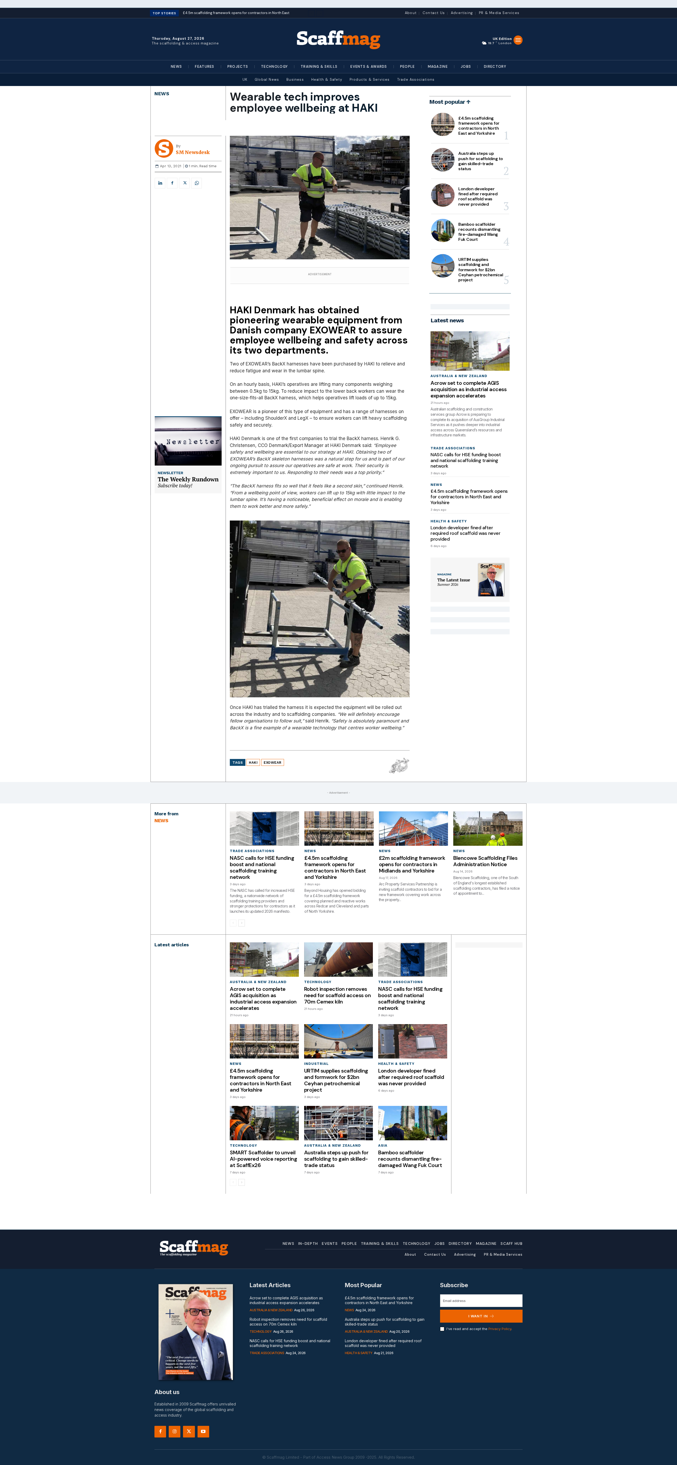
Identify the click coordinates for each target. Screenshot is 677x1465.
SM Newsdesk (193, 152)
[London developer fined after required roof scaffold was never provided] (442, 195)
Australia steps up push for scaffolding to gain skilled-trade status (480, 161)
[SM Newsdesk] (165, 148)
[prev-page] (233, 923)
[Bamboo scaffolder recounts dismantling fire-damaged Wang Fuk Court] (442, 230)
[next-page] (241, 923)
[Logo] (338, 39)
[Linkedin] (160, 183)
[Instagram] (174, 1431)
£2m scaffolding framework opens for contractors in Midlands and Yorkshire (412, 864)
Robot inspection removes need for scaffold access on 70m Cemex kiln (337, 995)
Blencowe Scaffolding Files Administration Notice (485, 861)
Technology (317, 982)
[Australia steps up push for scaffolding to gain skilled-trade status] (442, 159)
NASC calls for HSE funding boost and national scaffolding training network (466, 460)
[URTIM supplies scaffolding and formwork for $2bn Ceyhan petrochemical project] (442, 265)
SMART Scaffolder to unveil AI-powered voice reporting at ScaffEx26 (263, 1159)
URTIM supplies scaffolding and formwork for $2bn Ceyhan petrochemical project (480, 270)
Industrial (316, 1063)
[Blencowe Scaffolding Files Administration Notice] (488, 828)
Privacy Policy (499, 1329)
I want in (478, 1316)
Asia (382, 1145)
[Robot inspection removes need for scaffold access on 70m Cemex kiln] (338, 959)
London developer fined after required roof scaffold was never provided (477, 196)
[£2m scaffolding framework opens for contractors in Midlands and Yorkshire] (413, 828)
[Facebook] (172, 183)
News (161, 93)
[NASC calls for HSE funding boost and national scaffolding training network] (264, 828)
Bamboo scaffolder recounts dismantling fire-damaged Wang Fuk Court (479, 231)
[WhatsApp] (196, 183)
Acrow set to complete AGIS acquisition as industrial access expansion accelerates (468, 389)
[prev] (311, 13)
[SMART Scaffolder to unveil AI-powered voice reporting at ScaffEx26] (264, 1123)
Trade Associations (453, 448)
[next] (320, 13)
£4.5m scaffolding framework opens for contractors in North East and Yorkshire (479, 125)
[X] (184, 183)
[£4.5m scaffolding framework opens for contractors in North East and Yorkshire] (442, 124)
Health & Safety (449, 521)
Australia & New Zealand (459, 376)
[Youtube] (203, 1431)
